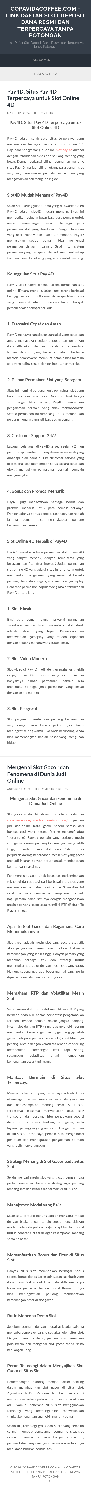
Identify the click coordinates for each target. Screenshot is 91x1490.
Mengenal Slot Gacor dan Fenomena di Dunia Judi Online (38, 774)
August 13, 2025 (19, 788)
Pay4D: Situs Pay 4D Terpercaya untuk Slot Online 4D (43, 98)
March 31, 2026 (18, 112)
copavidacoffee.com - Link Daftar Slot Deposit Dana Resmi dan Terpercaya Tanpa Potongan (45, 22)
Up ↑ (47, 1481)
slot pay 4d (64, 150)
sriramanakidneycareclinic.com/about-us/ (37, 820)
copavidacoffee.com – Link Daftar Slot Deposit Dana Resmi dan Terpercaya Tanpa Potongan (46, 1472)
